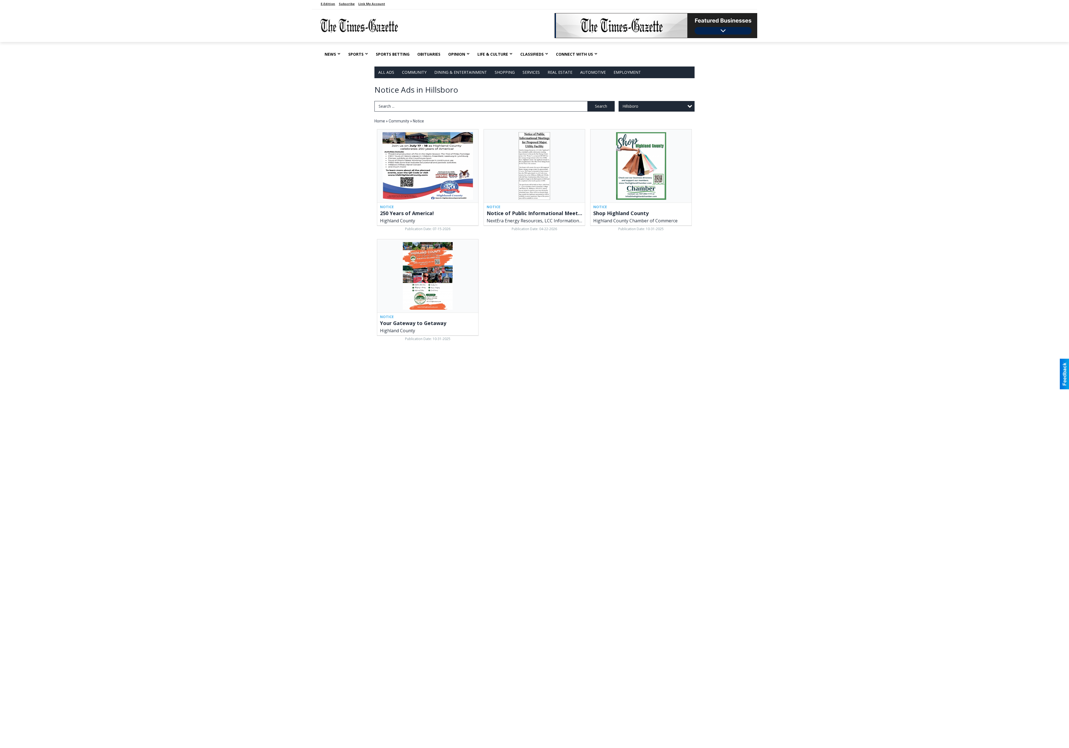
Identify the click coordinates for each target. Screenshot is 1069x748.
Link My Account (371, 4)
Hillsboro (630, 106)
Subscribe (347, 4)
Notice (418, 121)
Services (531, 72)
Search (601, 106)
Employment (627, 72)
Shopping (505, 72)
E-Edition (328, 4)
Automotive (593, 72)
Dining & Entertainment (460, 72)
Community (414, 72)
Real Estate (560, 72)
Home (379, 121)
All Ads (386, 72)
